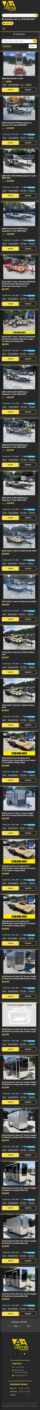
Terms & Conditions (31, 1406)
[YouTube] (24, 1354)
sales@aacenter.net (20, 1375)
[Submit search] (36, 15)
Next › (29, 1326)
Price (32, 46)
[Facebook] (15, 1354)
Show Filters (20, 34)
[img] (19, 133)
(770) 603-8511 (28, 19)
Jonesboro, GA (10, 19)
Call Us (28, 90)
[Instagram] (20, 1354)
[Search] (35, 41)
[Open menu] (4, 29)
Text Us (9, 23)
